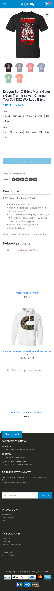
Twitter (18, 179)
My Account (7, 514)
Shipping (6, 541)
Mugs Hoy (27, 3)
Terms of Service (9, 555)
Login (4, 520)
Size (5, 127)
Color (5, 111)
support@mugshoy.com (15, 457)
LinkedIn (22, 179)
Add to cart (27, 161)
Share (6, 179)
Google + (26, 179)
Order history (8, 517)
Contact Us (6, 538)
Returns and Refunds (11, 544)
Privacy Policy (8, 552)
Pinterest (31, 179)
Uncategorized (18, 173)
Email (35, 179)
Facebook (14, 179)
